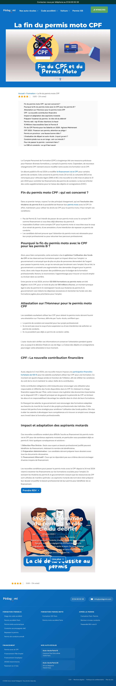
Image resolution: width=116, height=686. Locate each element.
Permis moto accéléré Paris (52, 620)
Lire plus (56, 559)
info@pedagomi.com (101, 599)
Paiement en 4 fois (11, 666)
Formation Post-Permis (89, 616)
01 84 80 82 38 (78, 599)
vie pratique (54, 537)
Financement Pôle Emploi (13, 654)
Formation (30, 93)
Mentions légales (79, 680)
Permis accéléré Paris (12, 620)
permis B (44, 537)
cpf (81, 534)
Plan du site (109, 680)
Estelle (39, 534)
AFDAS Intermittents (12, 662)
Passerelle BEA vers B (89, 624)
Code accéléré (48, 10)
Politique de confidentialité (95, 680)
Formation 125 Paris (49, 616)
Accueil (21, 93)
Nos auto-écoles (27, 10)
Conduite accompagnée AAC (15, 628)
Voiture (64, 10)
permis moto (73, 204)
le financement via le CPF (67, 171)
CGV (70, 680)
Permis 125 (77, 10)
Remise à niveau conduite (90, 620)
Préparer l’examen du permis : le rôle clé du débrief (58, 523)
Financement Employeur (13, 658)
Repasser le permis (11, 632)
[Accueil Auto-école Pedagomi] (10, 599)
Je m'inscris (99, 9)
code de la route (72, 534)
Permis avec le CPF (11, 650)
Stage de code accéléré (13, 616)
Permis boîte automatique (14, 624)
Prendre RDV (30, 490)
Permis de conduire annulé (14, 636)
